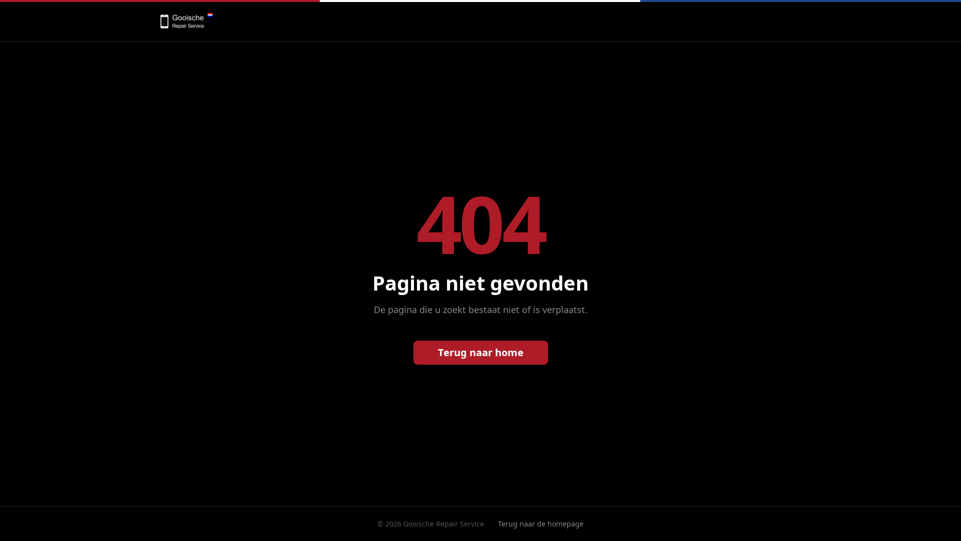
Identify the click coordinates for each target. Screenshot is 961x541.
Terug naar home (481, 352)
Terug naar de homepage (541, 523)
